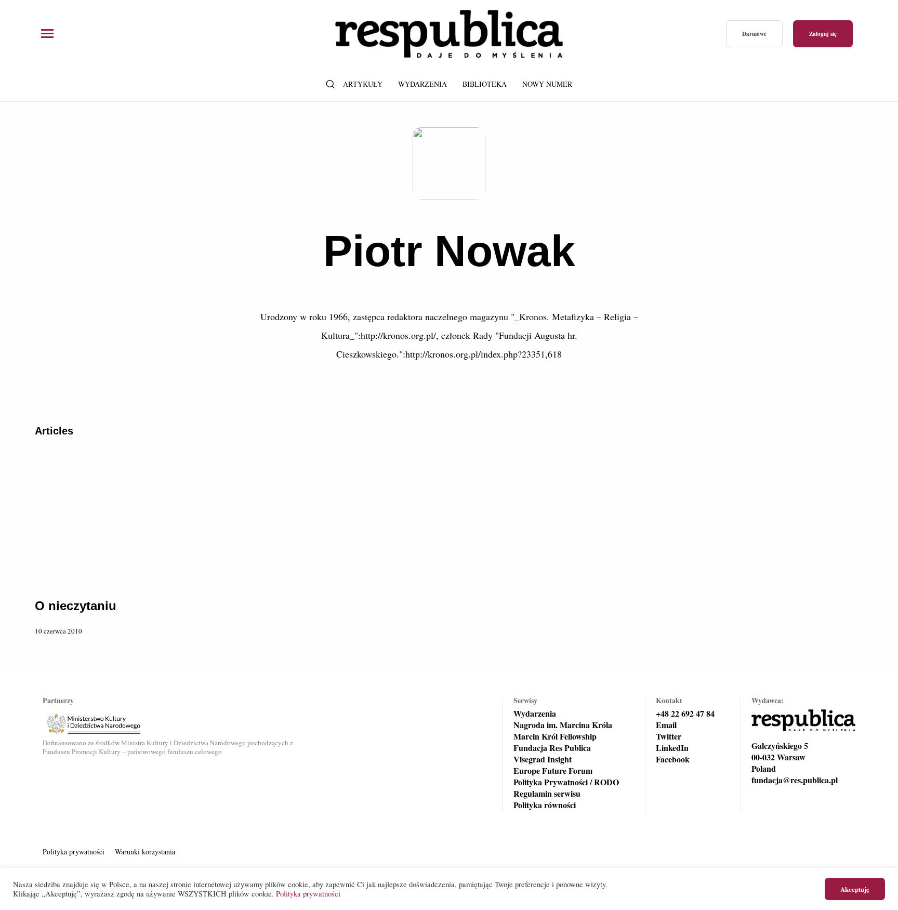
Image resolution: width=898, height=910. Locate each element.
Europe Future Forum (552, 771)
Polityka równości (544, 805)
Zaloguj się (823, 34)
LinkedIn (672, 748)
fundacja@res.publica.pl (794, 780)
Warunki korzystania (145, 851)
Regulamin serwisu (546, 793)
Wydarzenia (422, 84)
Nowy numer (547, 84)
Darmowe (754, 34)
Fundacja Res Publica (552, 748)
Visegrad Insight (542, 759)
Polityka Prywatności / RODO (566, 782)
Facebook (673, 759)
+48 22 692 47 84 (685, 713)
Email (666, 725)
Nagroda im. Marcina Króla (562, 725)
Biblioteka (485, 84)
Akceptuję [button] (854, 889)
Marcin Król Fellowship (555, 736)
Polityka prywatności (73, 851)
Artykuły (362, 84)
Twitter (668, 736)
